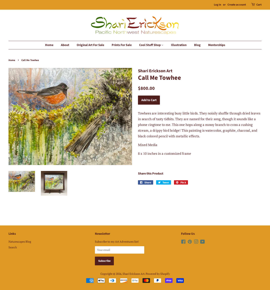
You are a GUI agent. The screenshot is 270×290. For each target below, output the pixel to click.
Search (12, 247)
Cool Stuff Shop (150, 45)
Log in (217, 5)
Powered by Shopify (158, 274)
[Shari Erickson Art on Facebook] (183, 242)
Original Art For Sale (90, 45)
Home (49, 45)
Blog (197, 45)
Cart (259, 5)
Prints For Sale (122, 45)
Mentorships (216, 45)
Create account (237, 5)
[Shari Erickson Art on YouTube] (202, 242)
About (65, 45)
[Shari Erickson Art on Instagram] (196, 242)
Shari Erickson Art (133, 274)
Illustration (179, 45)
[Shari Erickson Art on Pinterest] (190, 242)
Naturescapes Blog (19, 241)
